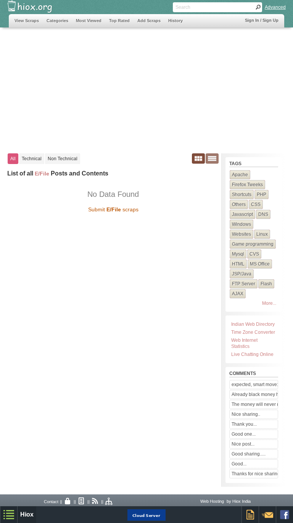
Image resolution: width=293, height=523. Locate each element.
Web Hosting (212, 501)
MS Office (260, 264)
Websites (241, 234)
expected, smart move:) (255, 384)
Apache (240, 174)
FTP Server (243, 283)
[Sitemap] (109, 501)
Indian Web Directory (253, 324)
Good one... (244, 434)
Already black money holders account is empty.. (255, 394)
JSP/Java (241, 274)
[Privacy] (68, 501)
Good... (239, 464)
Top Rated (119, 20)
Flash (266, 283)
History (175, 20)
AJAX (237, 293)
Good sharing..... (249, 454)
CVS (254, 254)
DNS (263, 214)
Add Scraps (149, 20)
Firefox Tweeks (247, 184)
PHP (261, 194)
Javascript (242, 214)
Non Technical (62, 158)
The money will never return (255, 404)
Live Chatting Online (252, 354)
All (13, 158)
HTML (238, 264)
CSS (256, 204)
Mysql (238, 254)
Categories (57, 20)
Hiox (27, 514)
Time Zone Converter (253, 332)
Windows (241, 224)
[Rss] (95, 501)
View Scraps (26, 20)
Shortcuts (241, 194)
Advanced (275, 7)
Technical (32, 158)
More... (269, 303)
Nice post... (243, 444)
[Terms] (81, 501)
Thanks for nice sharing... (255, 473)
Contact (51, 501)
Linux (262, 234)
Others (239, 204)
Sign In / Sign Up (262, 20)
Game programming (253, 244)
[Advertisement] (146, 86)
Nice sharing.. (246, 414)
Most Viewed (88, 20)
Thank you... (244, 424)
